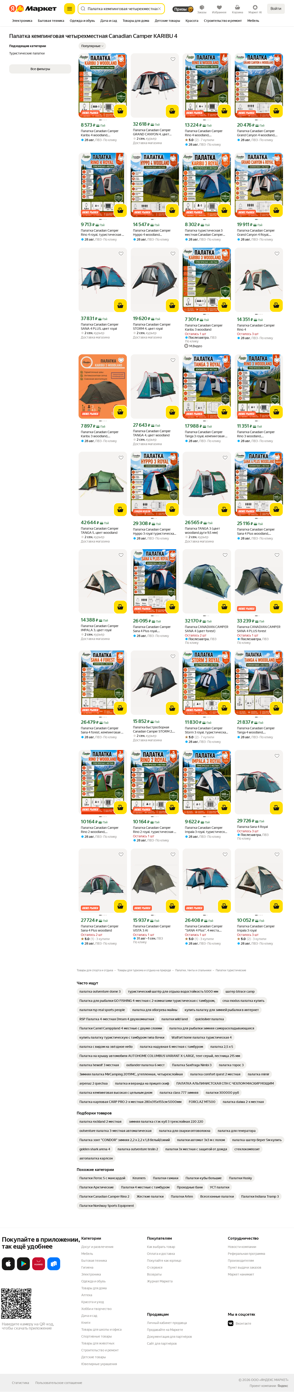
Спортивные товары (96, 1336)
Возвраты (154, 1274)
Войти (276, 8)
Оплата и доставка (161, 1254)
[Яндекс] (282, 1386)
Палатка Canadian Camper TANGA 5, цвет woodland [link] (100, 530)
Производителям (241, 1260)
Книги (85, 1322)
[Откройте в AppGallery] (38, 1269)
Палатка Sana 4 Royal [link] (252, 827)
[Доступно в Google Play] (23, 1269)
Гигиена (87, 1267)
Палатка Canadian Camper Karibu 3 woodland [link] (204, 327)
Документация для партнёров (169, 1336)
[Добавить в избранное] (121, 59)
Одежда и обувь (93, 1281)
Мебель (87, 1254)
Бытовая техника (94, 1260)
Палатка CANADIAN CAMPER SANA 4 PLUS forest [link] (258, 629)
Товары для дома (94, 1288)
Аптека (86, 1295)
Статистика (20, 1383)
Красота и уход (92, 1302)
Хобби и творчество (96, 1309)
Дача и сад (89, 1316)
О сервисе (155, 1267)
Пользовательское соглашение (58, 1383)
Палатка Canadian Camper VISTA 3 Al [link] (152, 928)
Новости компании (242, 1247)
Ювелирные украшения (99, 1364)
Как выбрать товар (161, 1247)
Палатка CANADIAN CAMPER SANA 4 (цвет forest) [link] (206, 629)
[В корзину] (120, 111)
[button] (92, 46)
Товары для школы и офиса (101, 1329)
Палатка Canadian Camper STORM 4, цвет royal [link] (152, 326)
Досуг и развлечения (97, 1247)
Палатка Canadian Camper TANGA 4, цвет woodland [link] (152, 433)
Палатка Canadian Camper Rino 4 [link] (256, 327)
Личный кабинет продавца (167, 1323)
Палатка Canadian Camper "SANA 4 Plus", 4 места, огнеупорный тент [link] (204, 928)
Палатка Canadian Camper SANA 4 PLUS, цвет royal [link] (100, 326)
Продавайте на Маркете (165, 1330)
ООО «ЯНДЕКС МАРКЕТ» (269, 1380)
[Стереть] (159, 9)
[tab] (22, 21)
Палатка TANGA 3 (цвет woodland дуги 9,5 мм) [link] (202, 530)
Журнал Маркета (159, 1281)
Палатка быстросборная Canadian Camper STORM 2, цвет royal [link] (153, 729)
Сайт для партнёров (162, 1343)
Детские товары (93, 1357)
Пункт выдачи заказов (244, 1267)
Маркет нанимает (241, 1274)
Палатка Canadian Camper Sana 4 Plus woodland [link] (100, 928)
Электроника (91, 1274)
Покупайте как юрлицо (164, 1260)
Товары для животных (97, 1343)
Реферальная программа (246, 1254)
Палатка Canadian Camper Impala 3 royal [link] (256, 928)
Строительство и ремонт (100, 1350)
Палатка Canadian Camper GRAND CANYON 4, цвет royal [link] (152, 132)
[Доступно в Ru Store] (53, 1269)
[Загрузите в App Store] (8, 1269)
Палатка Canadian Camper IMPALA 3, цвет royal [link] (100, 628)
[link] (100, 991)
